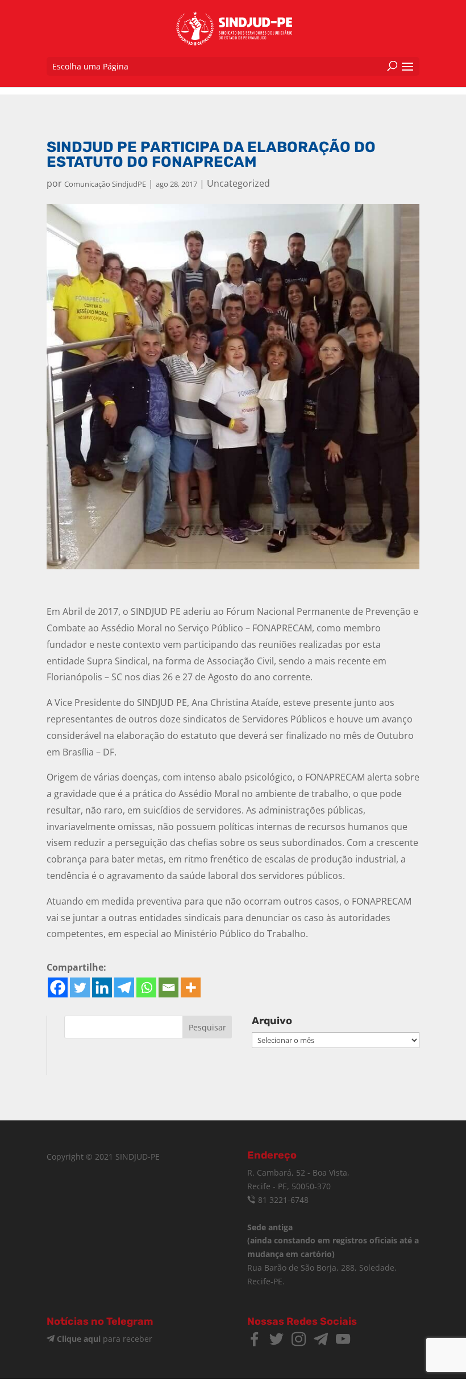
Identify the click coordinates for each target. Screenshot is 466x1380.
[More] (191, 987)
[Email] (168, 987)
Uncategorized (238, 183)
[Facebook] (58, 987)
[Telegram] (124, 987)
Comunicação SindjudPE (105, 184)
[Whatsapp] (146, 987)
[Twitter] (80, 987)
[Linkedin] (102, 987)
